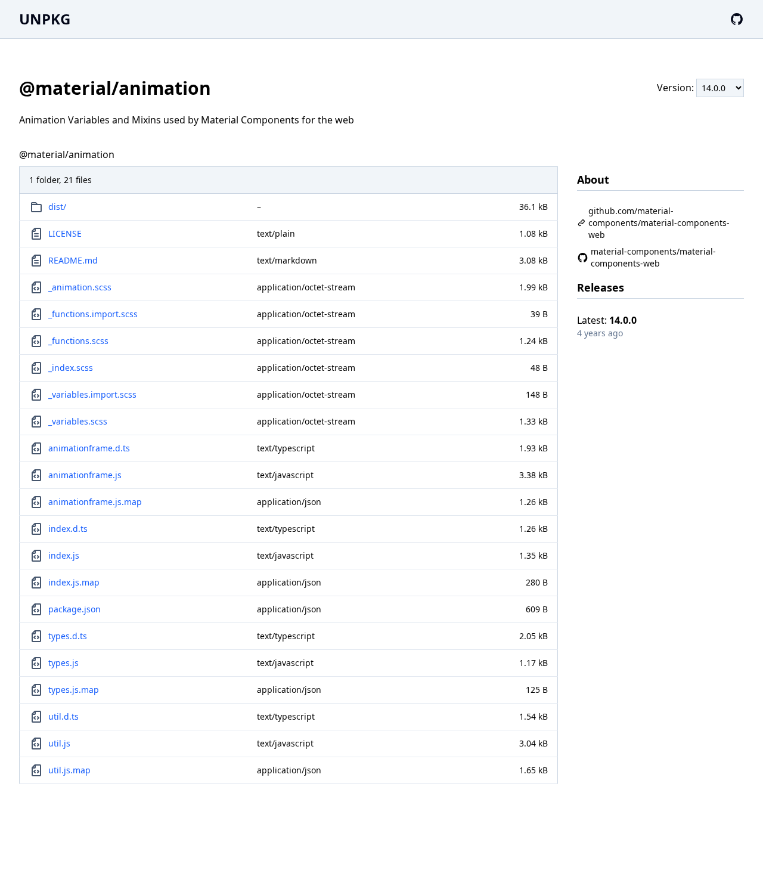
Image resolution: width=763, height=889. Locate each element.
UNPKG (44, 19)
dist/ (57, 206)
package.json (74, 609)
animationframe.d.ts (89, 448)
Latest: (607, 320)
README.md (73, 260)
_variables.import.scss (92, 394)
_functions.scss (78, 340)
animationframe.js (85, 475)
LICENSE (65, 233)
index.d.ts (68, 528)
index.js (63, 555)
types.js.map (73, 689)
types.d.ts (67, 636)
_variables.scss (77, 421)
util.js (59, 743)
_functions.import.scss (93, 314)
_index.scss (70, 367)
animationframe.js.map (95, 501)
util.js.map (69, 770)
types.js (63, 662)
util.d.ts (63, 716)
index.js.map (74, 582)
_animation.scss (79, 287)
